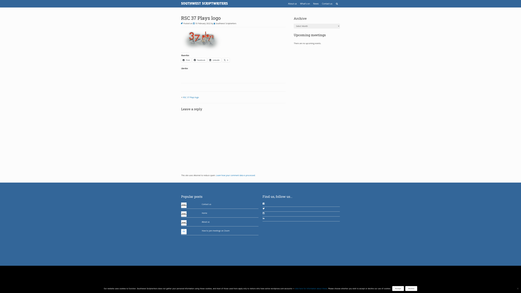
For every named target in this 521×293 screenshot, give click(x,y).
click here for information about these (311, 288)
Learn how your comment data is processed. (235, 175)
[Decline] (517, 288)
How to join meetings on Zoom (216, 230)
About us (292, 3)
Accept (398, 288)
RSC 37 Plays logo (201, 18)
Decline (411, 288)
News (316, 3)
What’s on (305, 3)
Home (204, 213)
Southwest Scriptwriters (225, 23)
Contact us (327, 3)
